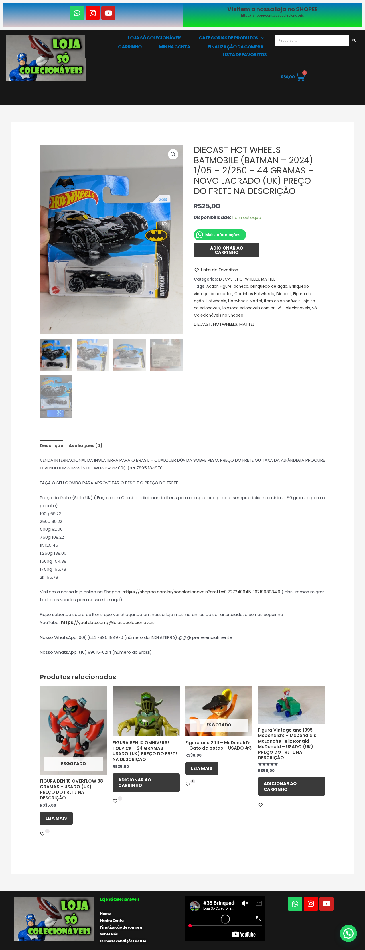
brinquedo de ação (268, 286)
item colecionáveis (282, 301)
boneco (241, 286)
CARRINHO (129, 47)
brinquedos (221, 294)
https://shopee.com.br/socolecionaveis (272, 15)
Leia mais (56, 818)
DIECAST (227, 279)
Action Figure (219, 286)
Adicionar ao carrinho (226, 250)
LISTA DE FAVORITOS (245, 54)
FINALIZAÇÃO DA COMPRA (235, 47)
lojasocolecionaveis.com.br (248, 308)
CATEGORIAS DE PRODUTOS (228, 38)
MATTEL (268, 279)
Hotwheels (216, 301)
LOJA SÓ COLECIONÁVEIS (154, 38)
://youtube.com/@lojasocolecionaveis (108, 622)
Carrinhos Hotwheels (254, 294)
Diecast (283, 294)
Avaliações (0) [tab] (85, 446)
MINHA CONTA (174, 47)
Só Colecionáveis (293, 308)
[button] (173, 154)
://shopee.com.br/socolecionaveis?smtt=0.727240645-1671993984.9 (201, 592)
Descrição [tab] (51, 446)
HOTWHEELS (248, 279)
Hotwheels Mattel (245, 301)
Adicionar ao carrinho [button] (134, 783)
